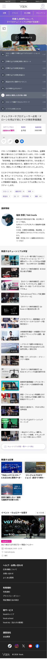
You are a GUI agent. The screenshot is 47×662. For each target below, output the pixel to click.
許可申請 (26, 196)
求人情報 (27, 13)
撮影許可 (19, 191)
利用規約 (6, 591)
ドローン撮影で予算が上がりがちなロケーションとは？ (26, 54)
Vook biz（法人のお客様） (13, 622)
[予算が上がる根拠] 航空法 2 (26, 75)
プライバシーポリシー (11, 596)
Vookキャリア (39, 1)
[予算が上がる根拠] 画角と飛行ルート (26, 61)
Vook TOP (7, 1)
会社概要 (6, 636)
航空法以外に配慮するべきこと (26, 82)
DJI (16, 196)
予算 (30, 191)
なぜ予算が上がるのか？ (26, 88)
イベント (15, 13)
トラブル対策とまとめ (26, 109)
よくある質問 (8, 577)
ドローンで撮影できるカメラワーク (26, 102)
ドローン (7, 191)
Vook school (23, 1)
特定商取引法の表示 (11, 600)
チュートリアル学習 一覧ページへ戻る (21, 446)
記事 (4, 13)
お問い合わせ (8, 573)
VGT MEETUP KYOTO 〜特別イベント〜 (17, 544)
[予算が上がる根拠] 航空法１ (26, 68)
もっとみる (40, 512)
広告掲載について (10, 569)
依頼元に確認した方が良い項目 (26, 95)
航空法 (6, 196)
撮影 (38, 196)
